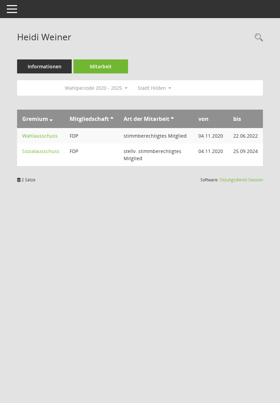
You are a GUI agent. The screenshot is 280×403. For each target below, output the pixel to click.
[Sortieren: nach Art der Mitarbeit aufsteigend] (172, 119)
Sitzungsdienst (241, 180)
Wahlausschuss (40, 136)
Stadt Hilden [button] (152, 88)
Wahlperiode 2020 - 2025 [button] (94, 88)
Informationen (44, 66)
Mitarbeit (101, 66)
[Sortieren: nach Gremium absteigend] (51, 119)
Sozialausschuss (40, 151)
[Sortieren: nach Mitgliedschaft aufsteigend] (111, 119)
